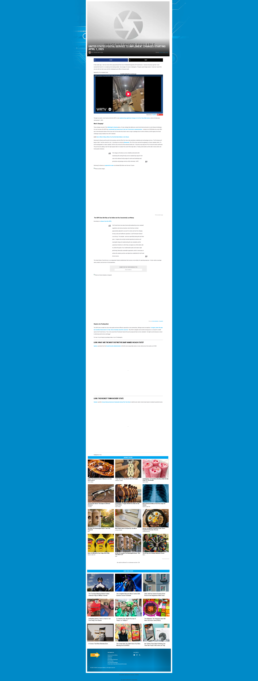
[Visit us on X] (140, 655)
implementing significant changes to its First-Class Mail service (135, 118)
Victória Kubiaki (155, 321)
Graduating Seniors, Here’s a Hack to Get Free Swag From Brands (99, 619)
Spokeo (95, 346)
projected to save (109, 165)
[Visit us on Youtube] (134, 655)
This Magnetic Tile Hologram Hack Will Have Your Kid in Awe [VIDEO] (154, 619)
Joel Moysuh (161, 52)
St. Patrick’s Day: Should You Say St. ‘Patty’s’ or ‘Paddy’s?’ (126, 619)
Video (100, 454)
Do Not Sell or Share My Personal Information (117, 664)
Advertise (110, 658)
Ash (92, 52)
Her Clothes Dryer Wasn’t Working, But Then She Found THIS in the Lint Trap (154, 644)
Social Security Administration (113, 346)
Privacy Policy (110, 661)
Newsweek (126, 142)
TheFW (154, 114)
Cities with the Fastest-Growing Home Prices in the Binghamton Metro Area (154, 594)
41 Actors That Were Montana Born (98, 643)
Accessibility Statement (113, 659)
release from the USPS (105, 221)
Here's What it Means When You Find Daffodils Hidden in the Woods (113, 137)
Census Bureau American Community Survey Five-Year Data (116, 402)
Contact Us (110, 656)
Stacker (95, 402)
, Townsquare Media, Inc (102, 667)
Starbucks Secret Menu (113, 655)
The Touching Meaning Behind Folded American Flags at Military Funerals (98, 594)
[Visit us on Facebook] (137, 655)
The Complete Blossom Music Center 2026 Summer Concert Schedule (128, 594)
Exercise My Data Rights (113, 662)
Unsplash (166, 52)
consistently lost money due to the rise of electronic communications (125, 129)
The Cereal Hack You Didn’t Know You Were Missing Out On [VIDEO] (128, 644)
